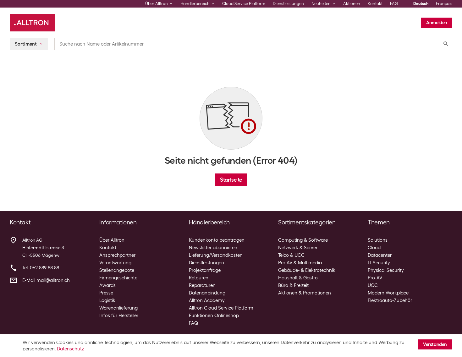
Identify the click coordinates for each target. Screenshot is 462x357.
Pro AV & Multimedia (300, 263)
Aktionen (351, 3)
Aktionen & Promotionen (304, 293)
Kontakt (375, 3)
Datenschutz (70, 349)
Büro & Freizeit (293, 285)
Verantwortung (115, 263)
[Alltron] (32, 22)
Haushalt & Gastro (298, 278)
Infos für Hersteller (118, 315)
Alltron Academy (207, 300)
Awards (107, 285)
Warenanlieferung (118, 308)
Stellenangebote (116, 270)
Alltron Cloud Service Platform (221, 308)
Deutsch (420, 3)
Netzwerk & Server (297, 247)
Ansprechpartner (117, 255)
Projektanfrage (205, 270)
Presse (106, 293)
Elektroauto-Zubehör (390, 300)
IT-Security (379, 263)
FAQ (394, 3)
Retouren (198, 278)
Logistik (107, 300)
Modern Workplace (388, 293)
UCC (373, 285)
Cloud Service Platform (243, 3)
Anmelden (436, 22)
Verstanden (435, 344)
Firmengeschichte (118, 278)
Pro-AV (375, 278)
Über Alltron (111, 240)
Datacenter (380, 255)
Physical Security (386, 270)
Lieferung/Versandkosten (216, 255)
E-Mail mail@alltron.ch (46, 280)
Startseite (231, 180)
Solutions (378, 240)
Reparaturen (202, 285)
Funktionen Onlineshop (214, 315)
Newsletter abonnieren (213, 247)
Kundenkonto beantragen (217, 240)
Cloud (374, 247)
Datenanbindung (207, 293)
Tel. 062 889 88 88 (40, 268)
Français (444, 3)
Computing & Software (303, 240)
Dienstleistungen (288, 3)
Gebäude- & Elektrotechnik (306, 270)
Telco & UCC (291, 255)
